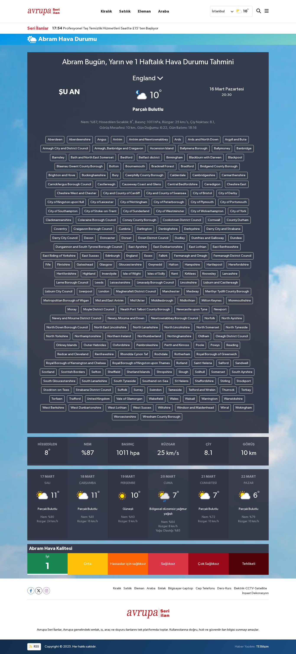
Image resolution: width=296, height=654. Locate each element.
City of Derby (227, 193)
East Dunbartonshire (167, 246)
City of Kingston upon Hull (65, 202)
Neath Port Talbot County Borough (145, 309)
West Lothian (117, 407)
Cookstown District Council (182, 220)
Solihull (200, 372)
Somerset (218, 372)
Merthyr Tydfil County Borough (227, 291)
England (132, 255)
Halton (173, 264)
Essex (148, 255)
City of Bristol (202, 193)
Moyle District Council (98, 309)
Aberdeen (55, 139)
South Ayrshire (242, 372)
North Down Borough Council (67, 327)
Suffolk (122, 389)
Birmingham (174, 157)
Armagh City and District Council (65, 148)
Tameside (175, 389)
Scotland (48, 372)
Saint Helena (203, 363)
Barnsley (58, 157)
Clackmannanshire (58, 220)
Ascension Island (162, 148)
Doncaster (107, 238)
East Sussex (90, 255)
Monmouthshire (239, 300)
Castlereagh (106, 184)
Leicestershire (120, 282)
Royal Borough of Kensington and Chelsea (76, 363)
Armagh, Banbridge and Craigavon (118, 148)
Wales (174, 398)
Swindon (156, 389)
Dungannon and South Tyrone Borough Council (89, 246)
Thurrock (228, 389)
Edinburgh (113, 255)
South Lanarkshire (94, 381)
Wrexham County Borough (161, 416)
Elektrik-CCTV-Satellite (250, 588)
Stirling (225, 381)
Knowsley (209, 273)
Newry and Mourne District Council (76, 318)
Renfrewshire (104, 354)
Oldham (203, 336)
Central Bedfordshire (183, 184)
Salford (223, 363)
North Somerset (208, 327)
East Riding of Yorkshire (59, 255)
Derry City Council (65, 238)
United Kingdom (98, 398)
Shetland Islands (138, 372)
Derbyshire (192, 228)
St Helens (182, 381)
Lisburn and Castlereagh (220, 282)
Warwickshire (233, 398)
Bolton (114, 166)
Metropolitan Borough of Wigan (66, 300)
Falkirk (163, 255)
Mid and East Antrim (109, 300)
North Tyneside (237, 327)
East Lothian (197, 246)
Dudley (180, 238)
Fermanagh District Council (232, 255)
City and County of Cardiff (121, 193)
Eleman (144, 11)
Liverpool (85, 291)
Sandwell (241, 363)
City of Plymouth (202, 202)
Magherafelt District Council (136, 291)
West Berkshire (53, 407)
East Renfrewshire (225, 246)
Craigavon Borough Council (92, 228)
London (104, 291)
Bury (115, 175)
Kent (174, 273)
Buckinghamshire (94, 175)
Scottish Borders (73, 372)
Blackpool (235, 157)
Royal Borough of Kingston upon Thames (141, 363)
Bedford (126, 157)
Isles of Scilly (156, 273)
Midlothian (187, 300)
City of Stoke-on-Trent (100, 211)
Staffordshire (204, 381)
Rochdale (161, 354)
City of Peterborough (169, 202)
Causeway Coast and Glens (141, 184)
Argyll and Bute (236, 139)
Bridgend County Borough (218, 166)
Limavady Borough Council (155, 282)
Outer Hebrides (95, 345)
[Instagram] (46, 590)
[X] (38, 590)
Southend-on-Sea (155, 381)
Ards (177, 139)
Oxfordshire (121, 345)
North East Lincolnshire (110, 327)
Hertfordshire (66, 273)
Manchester (171, 291)
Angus (101, 139)
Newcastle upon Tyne (192, 309)
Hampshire (192, 264)
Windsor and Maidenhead (195, 407)
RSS (36, 646)
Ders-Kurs (224, 588)
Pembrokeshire (147, 345)
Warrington (210, 398)
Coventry (60, 228)
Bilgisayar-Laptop (180, 588)
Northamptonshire (88, 336)
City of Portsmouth (233, 202)
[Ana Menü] (265, 11)
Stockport (244, 381)
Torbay (246, 389)
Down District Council (153, 238)
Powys (215, 345)
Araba (163, 11)
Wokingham (243, 407)
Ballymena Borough (193, 148)
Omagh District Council (232, 336)
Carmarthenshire (234, 175)
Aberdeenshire (80, 139)
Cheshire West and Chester (76, 193)
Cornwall (214, 220)
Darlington (144, 228)
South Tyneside (125, 381)
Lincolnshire (188, 282)
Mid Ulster (137, 300)
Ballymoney (222, 148)
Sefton (96, 372)
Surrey (138, 389)
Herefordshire (239, 264)
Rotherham (182, 354)
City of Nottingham (133, 202)
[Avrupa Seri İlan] (43, 11)
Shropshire (164, 372)
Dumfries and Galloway (208, 238)
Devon (88, 238)
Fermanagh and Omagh (190, 255)
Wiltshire (164, 407)
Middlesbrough (162, 300)
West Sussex (142, 407)
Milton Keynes (212, 300)
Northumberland (149, 336)
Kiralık (106, 11)
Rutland (181, 363)
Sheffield (114, 372)
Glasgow (105, 264)
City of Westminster (170, 211)
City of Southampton (63, 211)
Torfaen (56, 398)
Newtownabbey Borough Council (174, 318)
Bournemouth (135, 166)
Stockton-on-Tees (56, 389)
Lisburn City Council (58, 291)
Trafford (75, 398)
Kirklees (190, 273)
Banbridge (244, 148)
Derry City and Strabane (224, 228)
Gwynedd (155, 264)
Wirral (225, 407)
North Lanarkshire (145, 327)
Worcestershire (125, 416)
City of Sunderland (136, 211)
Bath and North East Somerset (92, 157)
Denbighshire (168, 228)
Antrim (117, 139)
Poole (200, 345)
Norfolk (210, 318)
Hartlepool (214, 264)
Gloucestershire (130, 264)
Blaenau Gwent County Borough (80, 166)
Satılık (124, 11)
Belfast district (149, 157)
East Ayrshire (138, 246)
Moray (71, 309)
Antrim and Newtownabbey (148, 139)
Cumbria (124, 228)
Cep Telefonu (205, 588)
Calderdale (178, 175)
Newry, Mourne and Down (126, 318)
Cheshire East (236, 184)
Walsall (190, 398)
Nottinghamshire (179, 336)
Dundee (236, 238)
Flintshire (63, 264)
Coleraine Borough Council (97, 220)
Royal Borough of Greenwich (217, 354)
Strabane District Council (93, 389)
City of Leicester (102, 202)
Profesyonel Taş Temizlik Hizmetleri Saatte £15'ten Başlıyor (105, 28)
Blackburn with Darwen (205, 157)
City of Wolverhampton (207, 211)
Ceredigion (212, 184)
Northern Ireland (119, 336)
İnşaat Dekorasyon (255, 593)
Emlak (162, 588)
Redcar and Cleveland (72, 354)
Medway (192, 291)
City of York (238, 211)
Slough (183, 372)
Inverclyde (109, 273)
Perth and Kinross (176, 345)
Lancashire (230, 273)
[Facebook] (30, 590)
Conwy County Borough (139, 220)
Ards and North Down (203, 139)
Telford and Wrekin (202, 389)
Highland (89, 273)
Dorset (127, 238)
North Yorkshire (57, 336)
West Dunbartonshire (86, 407)
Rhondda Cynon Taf (134, 354)
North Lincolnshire (177, 327)
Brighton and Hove (62, 175)
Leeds (99, 282)
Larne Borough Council (72, 282)
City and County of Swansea (166, 193)
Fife (48, 264)
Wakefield (156, 398)
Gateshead (85, 264)
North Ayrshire (232, 318)
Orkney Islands (66, 345)
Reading (232, 345)
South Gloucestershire (59, 381)
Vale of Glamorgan (129, 398)
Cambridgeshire (203, 175)
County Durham (238, 220)
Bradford (187, 166)
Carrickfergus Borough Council (69, 184)
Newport (220, 309)
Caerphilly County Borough (144, 175)
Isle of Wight (132, 273)
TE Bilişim (262, 646)
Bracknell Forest (162, 166)
